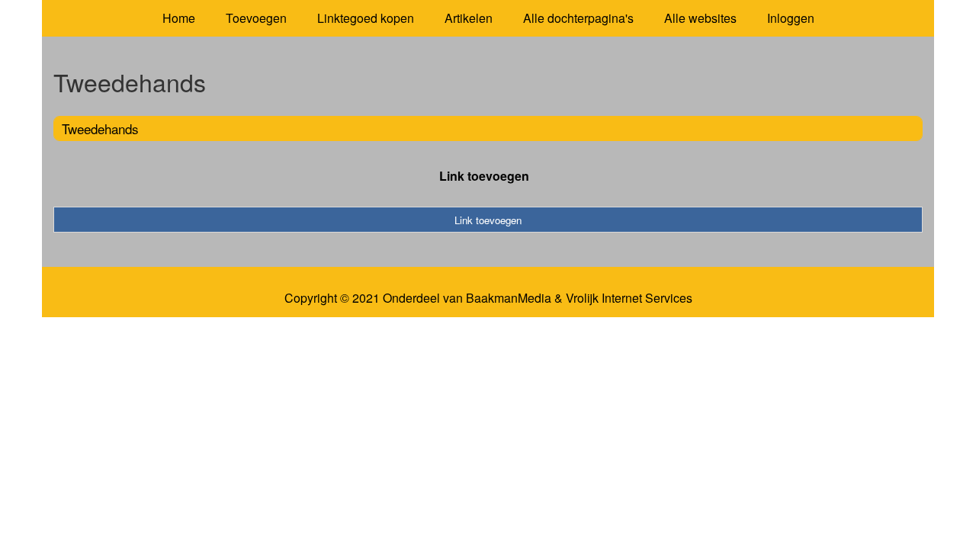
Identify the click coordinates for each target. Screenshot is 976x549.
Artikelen (469, 18)
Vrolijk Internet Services (629, 298)
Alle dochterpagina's (578, 18)
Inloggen (790, 18)
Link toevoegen (484, 176)
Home (178, 18)
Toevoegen (256, 18)
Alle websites (700, 18)
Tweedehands (100, 128)
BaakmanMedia (508, 298)
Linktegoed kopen (365, 18)
